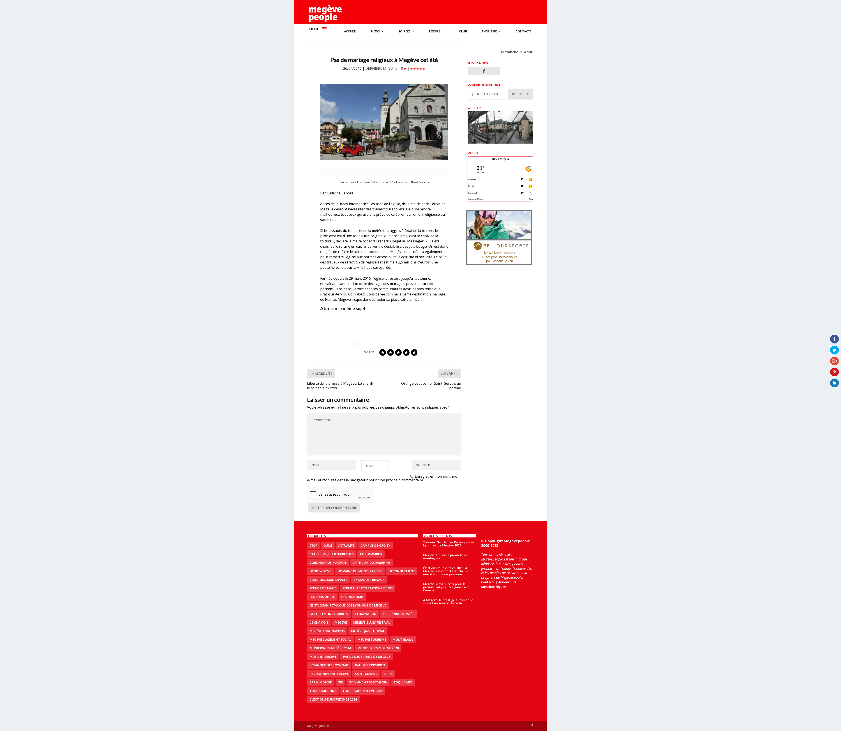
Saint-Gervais (366, 674)
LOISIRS (434, 31)
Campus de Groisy (375, 545)
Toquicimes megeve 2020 (363, 691)
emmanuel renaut (369, 580)
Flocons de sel (322, 597)
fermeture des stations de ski (368, 588)
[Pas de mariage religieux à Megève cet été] (384, 122)
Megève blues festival (371, 622)
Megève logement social (330, 639)
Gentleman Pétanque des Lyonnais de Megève (348, 605)
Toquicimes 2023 (323, 691)
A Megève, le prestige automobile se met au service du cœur (448, 601)
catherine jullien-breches (332, 554)
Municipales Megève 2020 (378, 648)
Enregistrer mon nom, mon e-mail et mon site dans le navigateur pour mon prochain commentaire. (383, 478)
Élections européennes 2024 (333, 699)
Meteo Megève (500, 158)
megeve (341, 622)
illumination (365, 614)
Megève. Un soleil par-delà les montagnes (445, 556)
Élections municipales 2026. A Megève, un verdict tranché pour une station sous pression (447, 571)
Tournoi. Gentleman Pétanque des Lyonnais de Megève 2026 (449, 543)
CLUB (463, 31)
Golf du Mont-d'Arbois (329, 614)
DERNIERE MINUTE (381, 68)
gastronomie (352, 597)
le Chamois (319, 622)
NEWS (375, 31)
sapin (388, 674)
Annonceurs (507, 582)
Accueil (350, 31)
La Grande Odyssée (398, 614)
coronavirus (371, 554)
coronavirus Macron (328, 562)
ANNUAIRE (489, 31)
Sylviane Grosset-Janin (368, 682)
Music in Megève (323, 657)
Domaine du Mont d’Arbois (360, 571)
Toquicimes (403, 682)
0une (328, 545)
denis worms (320, 571)
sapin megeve (321, 682)
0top (314, 545)
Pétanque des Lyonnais (329, 665)
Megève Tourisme (372, 639)
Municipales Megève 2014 (330, 648)
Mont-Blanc (403, 639)
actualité (346, 545)
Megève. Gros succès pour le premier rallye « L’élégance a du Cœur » (447, 587)
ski (340, 682)
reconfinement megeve (329, 674)
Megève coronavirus (327, 631)
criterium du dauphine (371, 562)
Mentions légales (494, 587)
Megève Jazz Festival (368, 631)
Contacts (524, 31)
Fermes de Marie (323, 588)
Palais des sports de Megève (366, 657)
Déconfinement (402, 571)
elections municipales (328, 580)
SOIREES (404, 31)
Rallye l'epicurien (370, 665)
